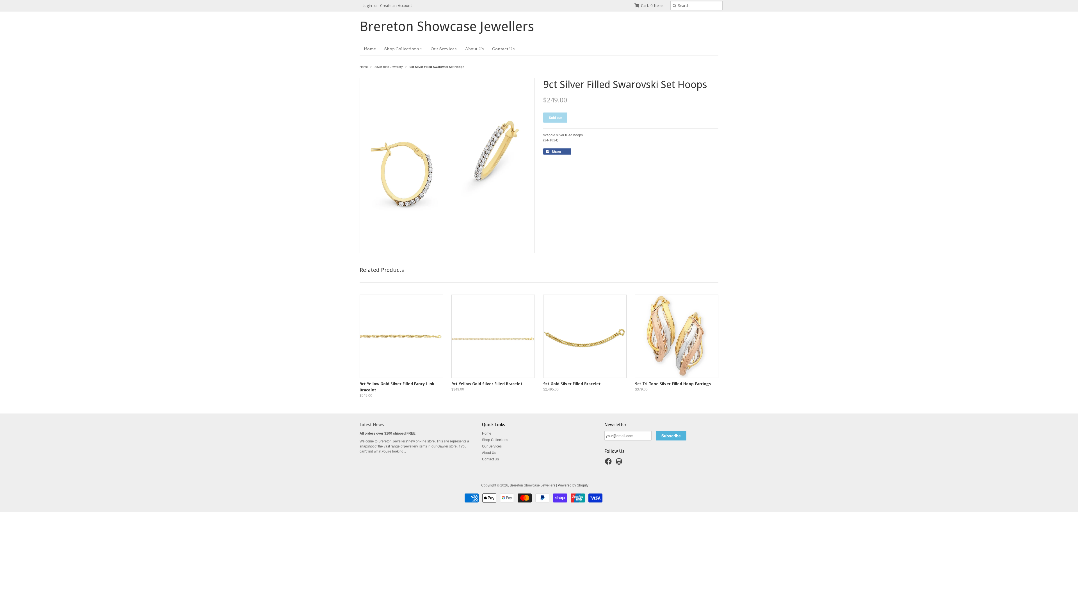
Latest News (372, 424)
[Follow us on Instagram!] (620, 463)
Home (370, 49)
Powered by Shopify (573, 485)
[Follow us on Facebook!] (609, 463)
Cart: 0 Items (652, 5)
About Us (474, 49)
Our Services (443, 49)
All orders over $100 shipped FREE (387, 433)
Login (367, 5)
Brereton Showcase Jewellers (447, 26)
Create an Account (396, 5)
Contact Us (503, 49)
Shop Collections (402, 49)
